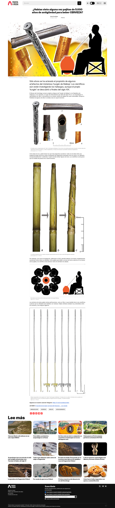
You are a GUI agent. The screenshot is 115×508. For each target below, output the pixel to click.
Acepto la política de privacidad (52, 498)
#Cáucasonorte (60, 409)
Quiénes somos (11, 490)
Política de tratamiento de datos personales (15, 492)
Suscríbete (50, 486)
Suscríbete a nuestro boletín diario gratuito (58, 494)
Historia (63, 17)
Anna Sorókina (54, 16)
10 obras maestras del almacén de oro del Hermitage (69, 480)
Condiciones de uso (12, 494)
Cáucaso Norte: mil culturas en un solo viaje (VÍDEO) (18, 436)
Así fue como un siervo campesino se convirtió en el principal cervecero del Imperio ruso (70, 437)
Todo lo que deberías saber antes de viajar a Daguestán (44, 458)
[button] (76, 3)
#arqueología (34, 409)
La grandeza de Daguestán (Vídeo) (19, 479)
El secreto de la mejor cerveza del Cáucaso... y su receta (51, 406)
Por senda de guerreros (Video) (43, 479)
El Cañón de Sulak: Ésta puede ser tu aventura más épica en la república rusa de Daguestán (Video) (69, 459)
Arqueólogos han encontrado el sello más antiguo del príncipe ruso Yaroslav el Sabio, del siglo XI (19, 459)
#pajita (51, 409)
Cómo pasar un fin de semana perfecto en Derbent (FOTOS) (92, 436)
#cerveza (43, 409)
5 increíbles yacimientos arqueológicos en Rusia (41, 436)
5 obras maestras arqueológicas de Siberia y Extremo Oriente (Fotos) (94, 458)
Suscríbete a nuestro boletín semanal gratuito (58, 492)
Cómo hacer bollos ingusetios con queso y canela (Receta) (94, 480)
